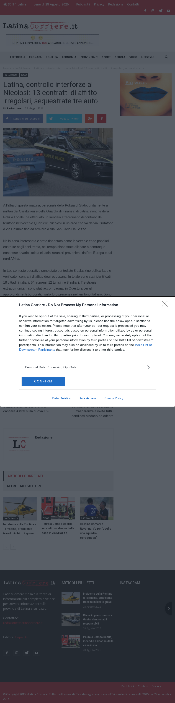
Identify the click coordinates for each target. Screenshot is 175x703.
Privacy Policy (113, 398)
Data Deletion (62, 398)
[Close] (166, 305)
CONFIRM (43, 381)
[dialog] (87, 351)
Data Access (87, 398)
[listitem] (87, 367)
